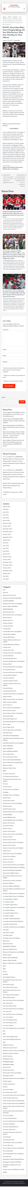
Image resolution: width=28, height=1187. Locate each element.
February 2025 (7, 557)
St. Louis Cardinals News (10, 1118)
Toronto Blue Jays (8, 1145)
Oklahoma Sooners (8, 1045)
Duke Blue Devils (7, 733)
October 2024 (7, 568)
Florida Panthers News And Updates (13, 812)
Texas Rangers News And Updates (12, 1142)
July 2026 (5, 509)
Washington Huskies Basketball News (13, 1159)
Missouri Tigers (7, 955)
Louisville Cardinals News (10, 924)
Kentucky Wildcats (8, 883)
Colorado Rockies (8, 688)
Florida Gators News (9, 800)
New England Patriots (9, 977)
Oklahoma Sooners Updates (10, 1053)
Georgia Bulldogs (7, 814)
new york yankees (8, 1025)
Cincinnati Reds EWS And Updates (12, 667)
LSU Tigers (6, 930)
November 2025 (7, 531)
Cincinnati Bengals (8, 655)
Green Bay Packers (8, 826)
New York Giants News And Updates (13, 1000)
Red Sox (5, 1087)
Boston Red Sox (7, 617)
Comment (6, 329)
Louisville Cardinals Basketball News (13, 921)
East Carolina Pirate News (10, 757)
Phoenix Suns (7, 1067)
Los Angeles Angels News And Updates (14, 907)
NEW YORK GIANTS (9, 997)
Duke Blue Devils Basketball (10, 735)
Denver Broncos (7, 705)
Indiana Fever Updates (9, 856)
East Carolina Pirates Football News (13, 762)
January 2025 (7, 559)
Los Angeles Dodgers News (10, 913)
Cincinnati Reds (7, 664)
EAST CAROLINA (8, 746)
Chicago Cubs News (8, 650)
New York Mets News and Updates (13, 1014)
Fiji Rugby (6, 792)
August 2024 (6, 573)
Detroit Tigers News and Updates (12, 730)
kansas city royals (8, 859)
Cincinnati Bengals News (10, 658)
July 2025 (5, 543)
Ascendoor (9, 1183)
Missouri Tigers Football (9, 960)
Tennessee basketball (9, 1124)
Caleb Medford (11, 167)
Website (5, 362)
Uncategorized (6, 165)
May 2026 (6, 515)
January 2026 (7, 526)
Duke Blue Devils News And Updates (13, 743)
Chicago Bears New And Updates (12, 631)
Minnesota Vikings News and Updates (13, 952)
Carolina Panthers (8, 626)
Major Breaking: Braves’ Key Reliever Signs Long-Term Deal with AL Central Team (13, 427)
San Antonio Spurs (8, 1089)
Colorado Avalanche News (10, 681)
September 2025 (7, 537)
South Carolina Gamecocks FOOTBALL (14, 1103)
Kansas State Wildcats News (11, 873)
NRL (4, 1042)
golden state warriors (9, 823)
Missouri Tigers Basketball (10, 957)
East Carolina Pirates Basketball (11, 760)
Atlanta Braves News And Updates (12, 603)
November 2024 (7, 565)
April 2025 (6, 551)
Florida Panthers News (9, 809)
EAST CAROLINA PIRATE (10, 751)
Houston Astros (7, 828)
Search (3, 397)
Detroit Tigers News (8, 727)
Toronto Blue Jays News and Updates (13, 1148)
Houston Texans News (9, 845)
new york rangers (8, 1017)
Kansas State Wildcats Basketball (12, 870)
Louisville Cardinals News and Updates (14, 927)
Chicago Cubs (6, 647)
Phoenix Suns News (8, 1070)
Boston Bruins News (8, 612)
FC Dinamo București (9, 773)
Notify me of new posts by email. (13, 381)
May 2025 (6, 548)
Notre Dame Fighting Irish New (12, 1039)
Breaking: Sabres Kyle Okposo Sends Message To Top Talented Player (13, 486)
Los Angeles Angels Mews (10, 904)
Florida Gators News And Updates (12, 803)
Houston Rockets (8, 837)
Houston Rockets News (9, 839)
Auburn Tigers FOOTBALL (10, 606)
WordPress (22, 1183)
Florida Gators (7, 798)
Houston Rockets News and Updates (13, 842)
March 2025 (6, 554)
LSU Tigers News (8, 935)
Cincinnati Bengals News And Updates (13, 661)
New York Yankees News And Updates (14, 1028)
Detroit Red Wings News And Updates (14, 721)
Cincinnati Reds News (9, 669)
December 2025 (7, 529)
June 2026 (6, 512)
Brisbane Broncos (8, 620)
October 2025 (7, 534)
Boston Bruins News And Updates (12, 615)
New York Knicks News (9, 1006)
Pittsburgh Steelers (8, 1075)
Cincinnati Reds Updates (10, 675)
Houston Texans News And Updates (13, 848)
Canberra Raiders (8, 623)
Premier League (7, 1081)
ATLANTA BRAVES (8, 601)
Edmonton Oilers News (9, 768)
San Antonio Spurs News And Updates (14, 1095)
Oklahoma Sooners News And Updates (14, 1050)
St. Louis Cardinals (8, 1115)
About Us (5, 592)
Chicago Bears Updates (9, 634)
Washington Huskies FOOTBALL (12, 1162)
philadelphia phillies (8, 1064)
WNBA (5, 1172)
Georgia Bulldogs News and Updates (13, 820)
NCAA (5, 971)
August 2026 (6, 506)
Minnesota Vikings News (10, 949)
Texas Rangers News (9, 1140)
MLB (4, 966)
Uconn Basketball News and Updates (13, 1153)
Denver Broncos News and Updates (13, 713)
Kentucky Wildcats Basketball (11, 886)
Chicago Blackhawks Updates (11, 644)
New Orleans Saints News (10, 987)
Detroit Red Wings (8, 716)
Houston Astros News (9, 831)
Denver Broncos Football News (12, 708)
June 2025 (6, 545)
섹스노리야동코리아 (8, 457)
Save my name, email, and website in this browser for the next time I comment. (14, 370)
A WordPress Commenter (10, 492)
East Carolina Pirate (8, 754)
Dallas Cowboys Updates (10, 702)
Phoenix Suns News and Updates (12, 1073)
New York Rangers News (10, 1020)
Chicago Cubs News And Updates (12, 653)
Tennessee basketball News (10, 1127)
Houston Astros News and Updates (13, 834)
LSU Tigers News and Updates (11, 938)
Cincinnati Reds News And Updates (13, 672)
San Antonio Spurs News (10, 1092)
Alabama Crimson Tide (9, 595)
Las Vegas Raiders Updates (10, 899)
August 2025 (6, 540)
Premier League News (9, 1084)
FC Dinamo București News (10, 776)
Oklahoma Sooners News (10, 1048)
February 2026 (7, 523)
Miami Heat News (8, 944)
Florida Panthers (7, 806)
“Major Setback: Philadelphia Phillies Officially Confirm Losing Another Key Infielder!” (14, 420)
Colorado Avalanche (8, 678)
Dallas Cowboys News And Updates (13, 699)
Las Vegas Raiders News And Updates (13, 896)
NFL (4, 1031)
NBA (4, 969)
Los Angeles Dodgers (9, 910)
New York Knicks (8, 1003)
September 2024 (7, 570)
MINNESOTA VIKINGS (9, 946)
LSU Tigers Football (8, 932)
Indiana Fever (7, 851)
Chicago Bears (7, 629)
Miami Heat (6, 941)
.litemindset (14, 5)
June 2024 (6, 579)
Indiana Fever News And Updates (12, 853)
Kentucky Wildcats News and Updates (14, 893)
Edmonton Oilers (7, 765)
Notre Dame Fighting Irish (10, 1036)
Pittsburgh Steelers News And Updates (14, 1078)
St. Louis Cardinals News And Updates (13, 1121)
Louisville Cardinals (8, 916)
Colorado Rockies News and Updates (13, 694)
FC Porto (5, 784)
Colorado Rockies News (9, 691)
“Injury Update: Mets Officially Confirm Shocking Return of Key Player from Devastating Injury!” (14, 414)
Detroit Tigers (7, 724)
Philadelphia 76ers (8, 1059)
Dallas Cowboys (7, 696)
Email (5, 355)
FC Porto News (7, 786)
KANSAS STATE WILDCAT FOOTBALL (14, 867)
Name (5, 349)
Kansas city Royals (8, 862)
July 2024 (6, 576)
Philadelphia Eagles (8, 1062)
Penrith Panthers (8, 1056)
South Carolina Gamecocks (10, 1098)
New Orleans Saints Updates (11, 995)
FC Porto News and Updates (11, 789)
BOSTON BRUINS (8, 609)
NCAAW (5, 974)
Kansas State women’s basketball (12, 880)
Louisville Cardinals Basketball (11, 918)
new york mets (7, 1011)
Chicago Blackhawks (8, 637)
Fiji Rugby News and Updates (11, 795)
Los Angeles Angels (8, 902)
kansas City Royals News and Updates (13, 865)
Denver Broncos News (9, 710)
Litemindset (17, 40)
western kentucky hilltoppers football (13, 1169)
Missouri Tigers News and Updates (12, 963)
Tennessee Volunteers (9, 1129)
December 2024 (7, 562)
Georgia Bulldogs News (9, 817)
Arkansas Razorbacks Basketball (12, 598)
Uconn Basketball (8, 1151)
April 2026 (6, 518)
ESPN (4, 771)
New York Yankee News (10, 1022)
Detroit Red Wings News (10, 719)
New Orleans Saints (8, 984)
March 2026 (6, 520)
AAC (4, 590)
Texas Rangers (7, 1137)
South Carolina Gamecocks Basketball (13, 1101)
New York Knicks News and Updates (13, 1009)
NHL (4, 1034)
